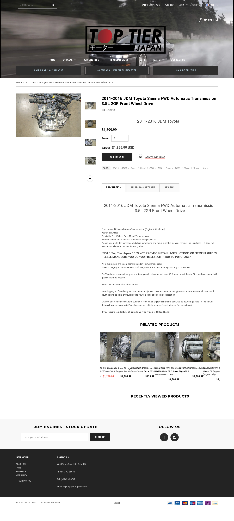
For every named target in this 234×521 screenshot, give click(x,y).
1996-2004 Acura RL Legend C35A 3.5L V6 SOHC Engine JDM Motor (120, 370)
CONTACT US (25, 481)
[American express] (200, 503)
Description (113, 187)
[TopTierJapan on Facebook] (163, 437)
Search (117, 503)
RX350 (177, 168)
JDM (160, 168)
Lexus (168, 168)
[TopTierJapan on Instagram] (174, 437)
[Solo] (208, 503)
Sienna (186, 168)
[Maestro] (192, 503)
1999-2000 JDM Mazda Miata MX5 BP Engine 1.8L (191, 370)
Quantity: (106, 138)
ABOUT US (21, 464)
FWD (151, 168)
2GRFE (123, 168)
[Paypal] (215, 503)
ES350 (142, 168)
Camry (133, 168)
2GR (114, 168)
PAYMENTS (21, 471)
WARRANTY (21, 475)
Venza (205, 168)
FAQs (18, 468)
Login (181, 5)
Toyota (196, 168)
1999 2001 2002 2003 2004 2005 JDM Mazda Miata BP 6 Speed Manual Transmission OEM (168, 371)
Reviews (170, 187)
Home (19, 82)
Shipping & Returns (143, 187)
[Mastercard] (185, 503)
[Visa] (170, 503)
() (211, 20)
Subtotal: (106, 148)
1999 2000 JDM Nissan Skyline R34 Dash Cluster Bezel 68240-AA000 (142, 370)
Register (196, 5)
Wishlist (169, 5)
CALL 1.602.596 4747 (151, 5)
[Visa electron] (177, 503)
